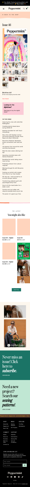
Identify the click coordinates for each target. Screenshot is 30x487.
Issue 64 (20, 238)
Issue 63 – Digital (7, 262)
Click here (7, 110)
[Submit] (25, 465)
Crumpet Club (25, 483)
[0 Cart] (26, 8)
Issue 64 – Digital (7, 238)
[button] (3, 9)
